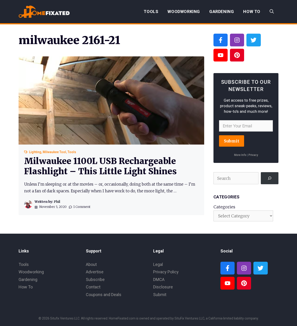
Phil (57, 202)
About (91, 264)
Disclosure (163, 286)
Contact (93, 286)
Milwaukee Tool (54, 152)
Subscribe (95, 279)
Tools (151, 11)
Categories (224, 207)
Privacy (253, 155)
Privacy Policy (166, 271)
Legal (158, 264)
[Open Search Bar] (271, 12)
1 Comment (81, 207)
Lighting (35, 152)
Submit (231, 141)
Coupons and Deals (103, 294)
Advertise (94, 271)
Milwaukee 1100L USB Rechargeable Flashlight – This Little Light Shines (100, 166)
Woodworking (184, 11)
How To (251, 11)
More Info (240, 155)
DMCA (159, 279)
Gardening (221, 11)
